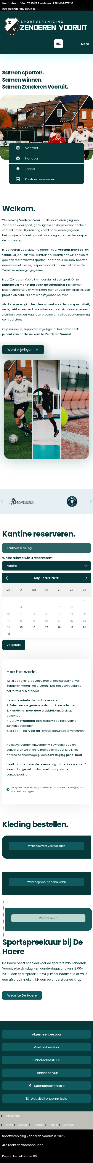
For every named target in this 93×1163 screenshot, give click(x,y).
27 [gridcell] (46, 627)
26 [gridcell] (33, 627)
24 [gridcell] (8, 627)
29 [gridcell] (72, 627)
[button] (58, 43)
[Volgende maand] (86, 578)
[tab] (18, 409)
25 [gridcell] (21, 627)
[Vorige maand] (7, 578)
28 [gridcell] (59, 627)
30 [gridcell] (84, 627)
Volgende (14, 645)
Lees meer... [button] (14, 458)
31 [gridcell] (8, 634)
